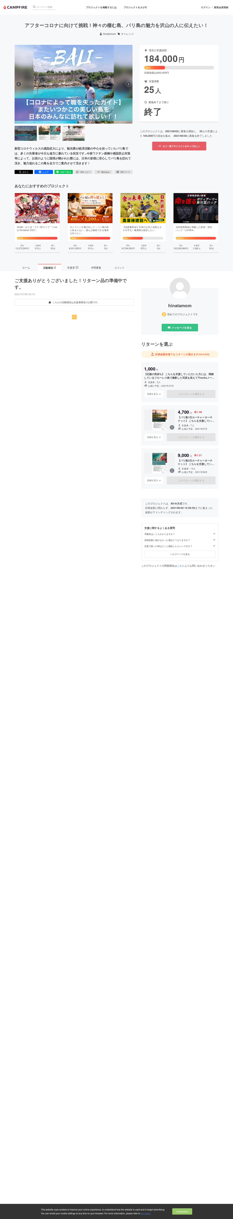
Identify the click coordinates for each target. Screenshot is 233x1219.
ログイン (205, 7)
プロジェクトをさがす (135, 7)
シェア (45, 171)
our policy (145, 1213)
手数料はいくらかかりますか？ (159, 534)
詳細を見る (152, 393)
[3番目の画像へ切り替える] (73, 133)
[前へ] (18, 84)
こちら (181, 565)
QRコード (125, 171)
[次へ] (128, 84)
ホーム (26, 267)
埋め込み (105, 171)
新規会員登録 (221, 7)
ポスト (25, 171)
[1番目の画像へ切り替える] (26, 133)
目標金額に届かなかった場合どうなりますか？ (167, 540)
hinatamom (109, 34)
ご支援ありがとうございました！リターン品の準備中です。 (71, 283)
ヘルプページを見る (180, 554)
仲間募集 (96, 267)
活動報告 (49, 267)
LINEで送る (65, 171)
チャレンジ (127, 34)
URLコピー (85, 171)
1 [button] (74, 317)
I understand (182, 1211)
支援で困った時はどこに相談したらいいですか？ (168, 546)
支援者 (72, 267)
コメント (119, 267)
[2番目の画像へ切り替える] (49, 133)
